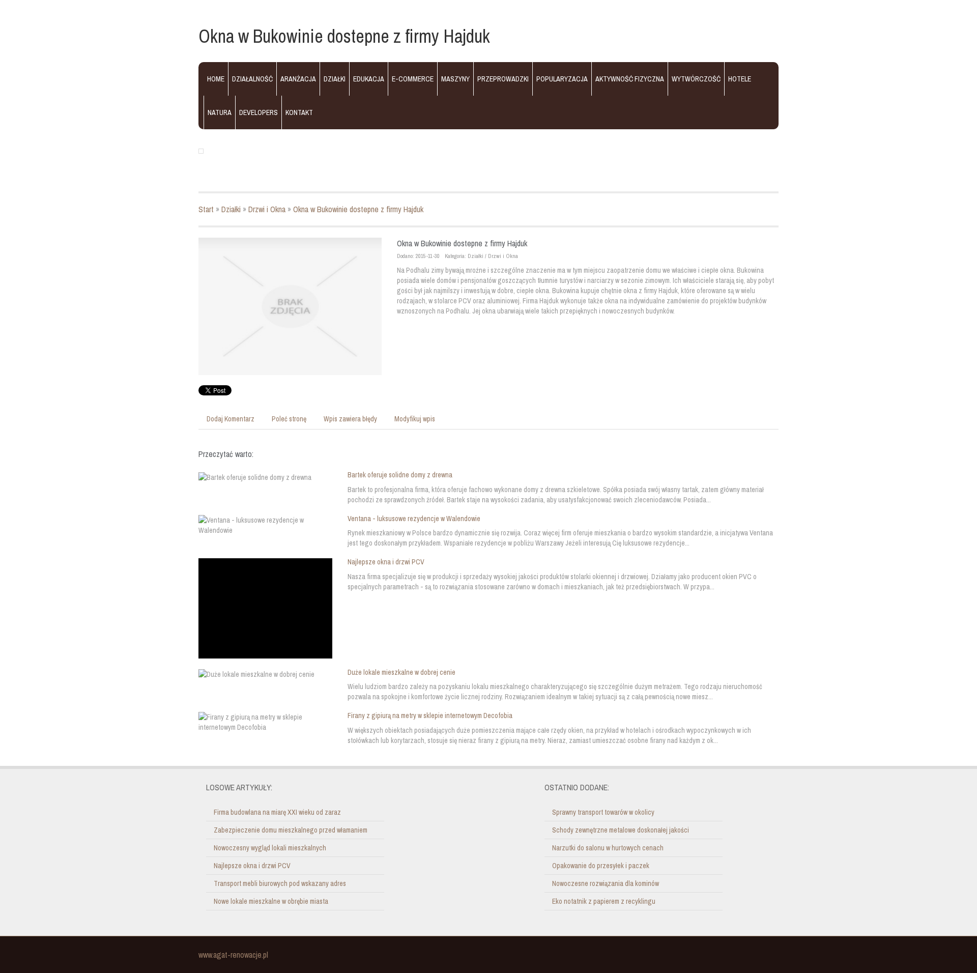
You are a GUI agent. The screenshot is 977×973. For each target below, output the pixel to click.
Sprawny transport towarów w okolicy (603, 812)
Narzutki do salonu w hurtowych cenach (608, 847)
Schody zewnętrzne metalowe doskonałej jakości (620, 830)
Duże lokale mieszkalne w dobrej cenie (401, 672)
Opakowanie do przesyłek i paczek (600, 865)
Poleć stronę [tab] (289, 418)
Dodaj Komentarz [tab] (230, 418)
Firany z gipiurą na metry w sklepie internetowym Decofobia (430, 715)
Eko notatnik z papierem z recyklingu (603, 901)
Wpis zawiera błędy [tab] (350, 418)
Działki (231, 209)
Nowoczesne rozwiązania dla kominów (605, 883)
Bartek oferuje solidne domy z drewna (400, 474)
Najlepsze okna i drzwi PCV (386, 561)
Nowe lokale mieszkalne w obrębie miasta (271, 901)
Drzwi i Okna (266, 209)
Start (206, 209)
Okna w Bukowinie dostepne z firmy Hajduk (358, 209)
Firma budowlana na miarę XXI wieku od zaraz (277, 812)
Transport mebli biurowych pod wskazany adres (280, 883)
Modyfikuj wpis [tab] (414, 418)
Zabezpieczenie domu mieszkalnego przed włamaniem (290, 830)
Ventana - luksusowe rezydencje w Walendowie (414, 518)
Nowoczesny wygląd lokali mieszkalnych (270, 847)
